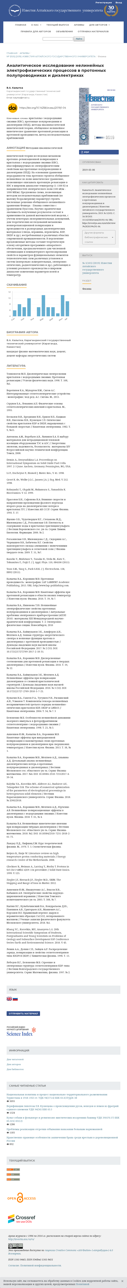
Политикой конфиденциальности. (41, 1265)
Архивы (79, 24)
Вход (119, 2)
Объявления (64, 31)
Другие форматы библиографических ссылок (96, 237)
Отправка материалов (93, 31)
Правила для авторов (36, 31)
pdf (86, 152)
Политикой (82, 1284)
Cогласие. (14, 1265)
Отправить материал (23, 1013)
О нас (35, 24)
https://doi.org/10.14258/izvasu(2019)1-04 (43, 107)
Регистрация (104, 2)
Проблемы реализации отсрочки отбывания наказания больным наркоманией (54, 1129)
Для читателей (15, 1059)
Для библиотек (15, 1069)
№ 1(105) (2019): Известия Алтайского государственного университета (51, 56)
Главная (20, 24)
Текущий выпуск (57, 24)
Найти (79, 39)
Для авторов (98, 24)
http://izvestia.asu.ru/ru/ (21, 1239)
